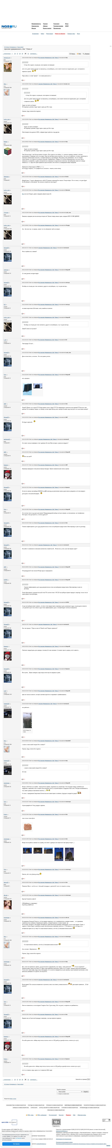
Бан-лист (61, 1115)
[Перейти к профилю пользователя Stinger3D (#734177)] (8, 261)
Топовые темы (71, 33)
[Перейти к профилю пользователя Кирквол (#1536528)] (8, 478)
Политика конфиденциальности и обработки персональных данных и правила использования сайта (81, 1143)
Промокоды (57, 28)
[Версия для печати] (22, 80)
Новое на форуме (60, 33)
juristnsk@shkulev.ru (41, 1143)
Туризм (45, 23)
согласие (18, 1138)
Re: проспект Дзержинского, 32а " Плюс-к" (48, 57)
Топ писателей (53, 1115)
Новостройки (20, 47)
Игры (66, 23)
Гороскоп (56, 23)
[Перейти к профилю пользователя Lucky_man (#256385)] (8, 133)
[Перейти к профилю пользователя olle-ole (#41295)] (8, 909)
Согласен (16, 1144)
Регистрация (49, 33)
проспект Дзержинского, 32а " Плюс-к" (47, 83)
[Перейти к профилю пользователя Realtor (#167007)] (8, 155)
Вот (23, 194)
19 (22, 53)
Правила (68, 1115)
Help (74, 1115)
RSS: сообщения (42, 1115)
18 (19, 53)
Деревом (87, 53)
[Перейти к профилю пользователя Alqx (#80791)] (6, 95)
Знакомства (35, 26)
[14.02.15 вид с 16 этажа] (27, 727)
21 (28, 53)
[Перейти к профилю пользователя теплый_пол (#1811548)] (8, 71)
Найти (42, 33)
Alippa (11, 1098)
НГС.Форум (6, 47)
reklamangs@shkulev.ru (61, 1131)
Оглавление (35, 33)
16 (15, 53)
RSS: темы (31, 1115)
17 (17, 53)
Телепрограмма (58, 26)
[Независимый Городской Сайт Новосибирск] (9, 27)
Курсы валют (47, 28)
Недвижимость (36, 23)
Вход (78, 33)
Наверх (108, 1145)
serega (14, 1098)
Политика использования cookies (64, 1142)
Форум (34, 28)
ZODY (67, 26)
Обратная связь (82, 1115)
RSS (80, 53)
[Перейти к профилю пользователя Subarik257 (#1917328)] (8, 717)
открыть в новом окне (63, 1093)
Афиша (45, 26)
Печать (73, 53)
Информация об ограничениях (63, 1139)
